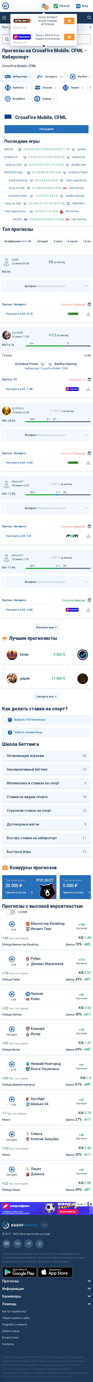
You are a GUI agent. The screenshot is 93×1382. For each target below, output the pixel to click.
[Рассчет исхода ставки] (89, 304)
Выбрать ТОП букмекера (27, 719)
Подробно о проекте (14, 1324)
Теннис (77, 87)
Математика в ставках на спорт (46, 783)
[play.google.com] (19, 1272)
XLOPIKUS (18, 408)
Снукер (48, 99)
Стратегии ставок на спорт (46, 811)
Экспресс (54, 76)
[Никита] (6, 411)
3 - (68, 343)
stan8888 (17, 332)
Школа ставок (10, 1331)
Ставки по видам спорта (46, 797)
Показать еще (45, 627)
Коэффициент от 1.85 (18, 241)
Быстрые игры (46, 852)
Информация (13, 1289)
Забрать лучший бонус (26, 732)
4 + (32, 343)
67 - (55, 419)
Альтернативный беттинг (46, 769)
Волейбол (20, 99)
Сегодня (42, 241)
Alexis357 (18, 481)
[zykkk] (6, 262)
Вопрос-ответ (10, 1337)
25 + (32, 492)
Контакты (8, 1344)
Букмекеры (11, 1296)
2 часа (58, 241)
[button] (44, 6)
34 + (32, 419)
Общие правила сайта (16, 1318)
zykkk (15, 259)
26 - (65, 492)
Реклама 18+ (20, 27)
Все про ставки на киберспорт (46, 838)
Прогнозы (10, 1281)
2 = (58, 492)
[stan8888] (6, 335)
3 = (49, 419)
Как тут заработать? (14, 1311)
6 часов (72, 241)
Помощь (9, 1304)
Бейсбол (20, 87)
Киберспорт (32, 368)
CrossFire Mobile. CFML (54, 368)
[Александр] (6, 484)
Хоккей (49, 87)
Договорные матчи (46, 824)
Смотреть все (45, 696)
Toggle (10, 912)
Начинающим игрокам (46, 756)
